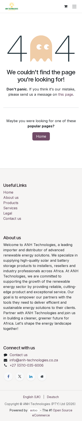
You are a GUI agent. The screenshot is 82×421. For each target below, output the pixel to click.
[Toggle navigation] (74, 6)
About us (11, 197)
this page (65, 94)
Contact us (12, 218)
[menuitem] (32, 397)
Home (41, 136)
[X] (19, 376)
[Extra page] (42, 376)
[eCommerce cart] (65, 6)
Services (10, 208)
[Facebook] (8, 376)
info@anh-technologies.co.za (34, 360)
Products (10, 203)
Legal (7, 213)
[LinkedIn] (30, 376)
